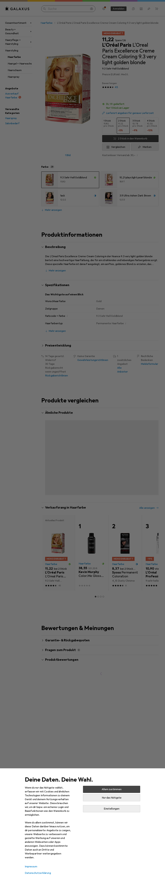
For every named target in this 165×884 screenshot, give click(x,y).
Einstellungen (111, 808)
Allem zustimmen (111, 789)
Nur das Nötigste (112, 797)
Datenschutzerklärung (38, 873)
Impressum (31, 866)
